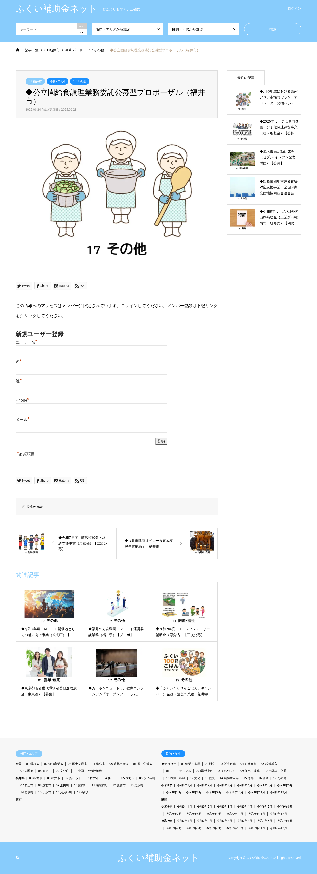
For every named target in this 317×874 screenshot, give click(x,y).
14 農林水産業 (229, 778)
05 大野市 (127, 778)
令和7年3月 (224, 821)
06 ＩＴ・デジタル (178, 771)
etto (40, 507)
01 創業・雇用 (190, 764)
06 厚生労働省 (142, 764)
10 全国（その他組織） (89, 771)
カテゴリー (168, 764)
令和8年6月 (284, 785)
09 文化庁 (62, 771)
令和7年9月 (214, 828)
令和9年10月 (234, 814)
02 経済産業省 (53, 764)
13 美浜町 (136, 785)
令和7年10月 (234, 828)
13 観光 (210, 778)
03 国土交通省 (77, 764)
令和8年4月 (244, 785)
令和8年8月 (194, 792)
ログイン (294, 8)
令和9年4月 (244, 806)
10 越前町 (80, 785)
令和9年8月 (194, 814)
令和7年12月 (278, 828)
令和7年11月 (256, 828)
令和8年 (166, 785)
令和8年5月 (264, 785)
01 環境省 (32, 764)
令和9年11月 (256, 814)
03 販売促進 (228, 764)
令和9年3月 (224, 806)
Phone (22, 400)
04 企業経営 (248, 764)
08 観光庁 (44, 771)
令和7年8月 (194, 828)
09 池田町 (62, 785)
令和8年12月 (278, 792)
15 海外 (248, 778)
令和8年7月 (174, 792)
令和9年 (166, 806)
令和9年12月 (278, 814)
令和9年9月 (214, 814)
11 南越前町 (100, 785)
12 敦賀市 (119, 785)
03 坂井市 (92, 778)
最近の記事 (246, 77)
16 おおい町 (64, 792)
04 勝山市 (110, 778)
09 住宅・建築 (250, 771)
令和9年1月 (184, 806)
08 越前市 (44, 785)
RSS (17, 857)
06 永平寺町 (147, 778)
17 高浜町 (83, 792)
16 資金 (263, 778)
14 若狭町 (26, 792)
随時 (164, 799)
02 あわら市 (73, 778)
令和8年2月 (204, 785)
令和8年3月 (224, 785)
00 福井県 (35, 778)
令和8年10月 (234, 792)
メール (23, 420)
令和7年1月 (184, 821)
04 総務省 (98, 764)
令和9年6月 (284, 806)
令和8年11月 (256, 792)
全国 (19, 764)
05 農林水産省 (119, 764)
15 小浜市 (44, 792)
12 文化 (195, 778)
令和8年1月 (184, 785)
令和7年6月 (284, 821)
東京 (19, 799)
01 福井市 (35, 81)
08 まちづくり (226, 771)
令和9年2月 (204, 806)
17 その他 (79, 81)
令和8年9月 (214, 792)
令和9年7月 (174, 814)
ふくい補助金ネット (158, 858)
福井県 (20, 778)
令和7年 (166, 821)
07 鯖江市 (26, 785)
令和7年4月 (244, 821)
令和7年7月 (57, 81)
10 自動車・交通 (275, 771)
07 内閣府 (26, 771)
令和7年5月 (264, 821)
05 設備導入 (269, 764)
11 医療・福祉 (175, 778)
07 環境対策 (204, 771)
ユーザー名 (27, 342)
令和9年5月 (264, 806)
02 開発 (210, 764)
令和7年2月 (204, 821)
